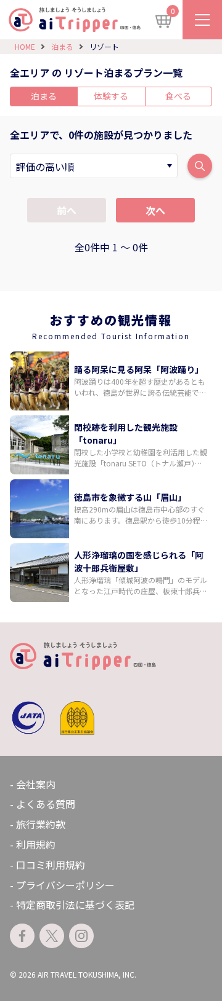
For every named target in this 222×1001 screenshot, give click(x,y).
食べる (178, 96)
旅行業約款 (40, 824)
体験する (111, 96)
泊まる (62, 46)
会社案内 (36, 784)
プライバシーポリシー (65, 884)
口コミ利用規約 (50, 864)
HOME (25, 46)
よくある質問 (45, 803)
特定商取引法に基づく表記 (75, 904)
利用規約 (36, 844)
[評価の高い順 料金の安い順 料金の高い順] (94, 166)
